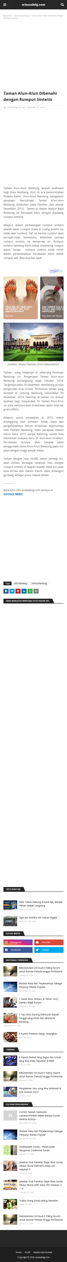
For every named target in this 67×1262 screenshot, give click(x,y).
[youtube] (49, 942)
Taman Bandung (21, 16)
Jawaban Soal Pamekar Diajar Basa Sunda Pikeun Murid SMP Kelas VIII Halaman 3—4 (41, 1185)
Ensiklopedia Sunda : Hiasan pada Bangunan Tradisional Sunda (37, 1148)
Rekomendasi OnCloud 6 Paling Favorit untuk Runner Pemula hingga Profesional (40, 970)
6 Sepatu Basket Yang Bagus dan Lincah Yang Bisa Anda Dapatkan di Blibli (40, 1059)
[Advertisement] (33, 54)
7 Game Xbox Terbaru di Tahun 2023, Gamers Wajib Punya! (39, 1001)
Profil (27, 1252)
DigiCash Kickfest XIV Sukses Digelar (38, 917)
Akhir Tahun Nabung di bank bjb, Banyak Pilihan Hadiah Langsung (40, 904)
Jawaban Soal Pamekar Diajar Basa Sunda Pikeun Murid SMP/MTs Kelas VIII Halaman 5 (41, 1166)
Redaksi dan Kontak (43, 1252)
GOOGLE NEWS (13, 494)
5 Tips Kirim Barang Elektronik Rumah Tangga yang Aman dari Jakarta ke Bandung (39, 1018)
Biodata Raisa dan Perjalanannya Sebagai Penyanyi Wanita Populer (40, 985)
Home (18, 1252)
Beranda (7, 16)
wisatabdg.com (14, 107)
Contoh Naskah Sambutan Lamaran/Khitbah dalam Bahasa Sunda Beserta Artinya (39, 1116)
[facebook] (18, 950)
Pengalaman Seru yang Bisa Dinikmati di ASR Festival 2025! (40, 1090)
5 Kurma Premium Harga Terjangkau (38, 1033)
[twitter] (49, 950)
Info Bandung (20, 583)
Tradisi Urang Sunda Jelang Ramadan (38, 1200)
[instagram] (18, 942)
